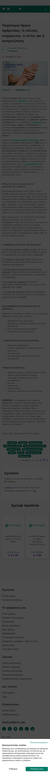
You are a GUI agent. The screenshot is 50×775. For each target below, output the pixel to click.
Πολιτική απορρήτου (39, 742)
